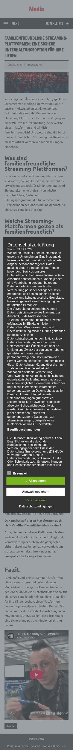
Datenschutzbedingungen (36, 506)
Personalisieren (36, 500)
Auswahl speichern (35, 491)
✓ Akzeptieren (36, 480)
